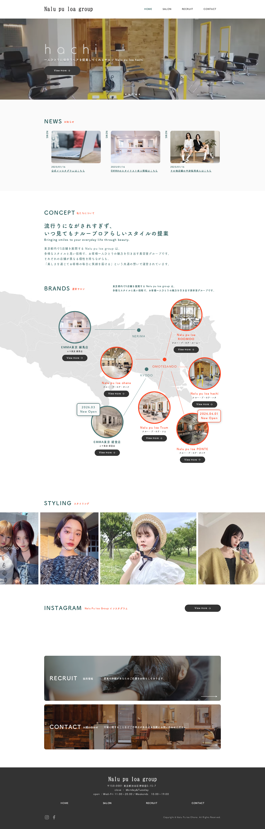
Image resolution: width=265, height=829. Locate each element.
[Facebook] (54, 817)
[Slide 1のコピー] (125, 94)
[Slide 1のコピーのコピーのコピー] (136, 94)
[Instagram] (47, 817)
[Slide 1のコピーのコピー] (129, 94)
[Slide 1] (132, 94)
